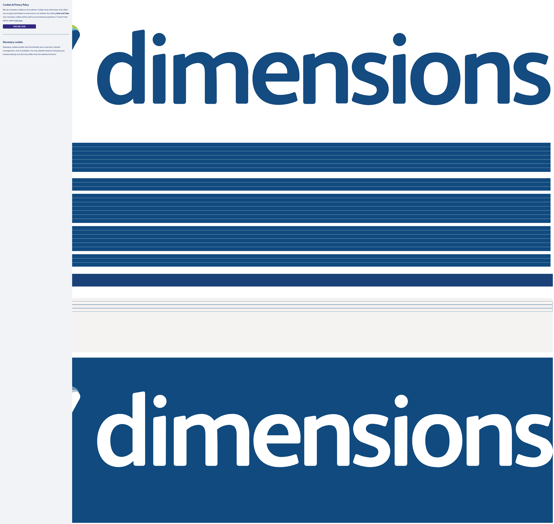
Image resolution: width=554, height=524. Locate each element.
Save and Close (19, 26)
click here (18, 20)
